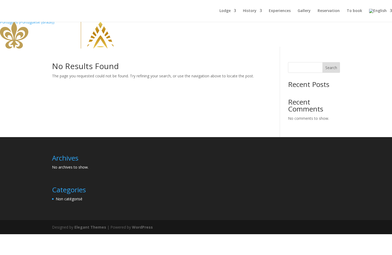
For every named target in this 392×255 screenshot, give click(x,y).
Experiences (280, 11)
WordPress (142, 227)
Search (331, 67)
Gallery (304, 11)
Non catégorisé (69, 198)
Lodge (225, 11)
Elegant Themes (90, 227)
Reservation (329, 11)
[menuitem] (380, 15)
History (250, 11)
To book (354, 11)
